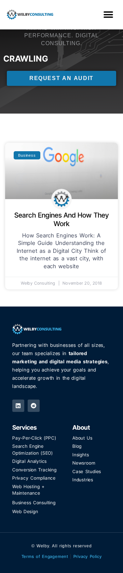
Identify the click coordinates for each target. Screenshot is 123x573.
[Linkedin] (18, 406)
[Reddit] (34, 406)
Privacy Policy (87, 556)
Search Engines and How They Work (61, 219)
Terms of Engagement (45, 556)
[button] (108, 14)
